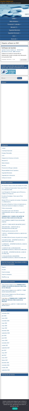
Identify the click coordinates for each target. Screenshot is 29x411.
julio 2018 (4, 335)
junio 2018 (4, 338)
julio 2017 (4, 350)
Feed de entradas (6, 272)
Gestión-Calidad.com (6, 1)
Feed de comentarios (7, 274)
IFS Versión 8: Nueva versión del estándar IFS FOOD (14, 185)
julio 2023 (4, 315)
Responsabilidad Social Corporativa (10, 170)
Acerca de (13, 39)
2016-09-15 (20, 50)
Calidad (14, 18)
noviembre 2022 (5, 320)
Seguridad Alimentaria (14, 30)
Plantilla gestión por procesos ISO (10, 231)
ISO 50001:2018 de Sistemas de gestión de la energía (14, 237)
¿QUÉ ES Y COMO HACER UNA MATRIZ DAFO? (13, 224)
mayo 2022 (4, 323)
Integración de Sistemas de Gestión (10, 158)
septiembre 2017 (6, 347)
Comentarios (17, 51)
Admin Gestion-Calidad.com (9, 50)
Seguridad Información (13, 33)
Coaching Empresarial (7, 150)
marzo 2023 (4, 318)
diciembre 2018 (5, 330)
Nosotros (4, 165)
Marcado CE (14, 27)
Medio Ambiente (14, 21)
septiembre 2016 (6, 370)
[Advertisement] (14, 98)
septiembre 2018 (6, 333)
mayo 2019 (4, 328)
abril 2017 (4, 355)
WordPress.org (5, 277)
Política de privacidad (7, 208)
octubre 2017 (5, 345)
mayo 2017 (4, 352)
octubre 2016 (5, 367)
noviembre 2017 (5, 343)
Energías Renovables (7, 153)
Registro (4, 267)
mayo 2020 (4, 325)
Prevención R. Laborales (14, 24)
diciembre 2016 (5, 362)
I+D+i (13, 36)
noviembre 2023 (5, 313)
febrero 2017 (5, 360)
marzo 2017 (4, 357)
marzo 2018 (4, 340)
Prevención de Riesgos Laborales (9, 168)
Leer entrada (23, 59)
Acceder (4, 269)
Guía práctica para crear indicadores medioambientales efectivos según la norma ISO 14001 (13, 212)
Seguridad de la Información (8, 175)
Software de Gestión (9, 48)
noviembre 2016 (5, 365)
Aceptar (15, 408)
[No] (27, 405)
